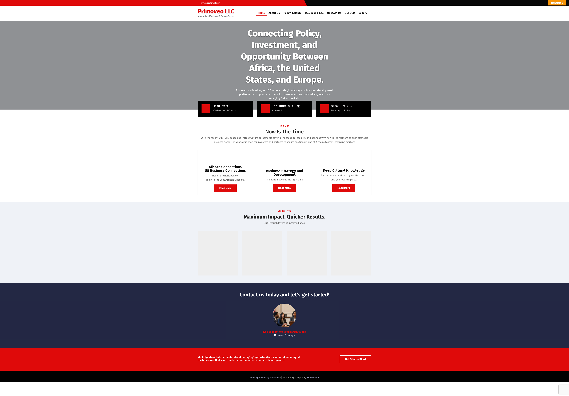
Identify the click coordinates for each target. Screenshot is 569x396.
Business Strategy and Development (284, 173)
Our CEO (350, 13)
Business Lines (314, 13)
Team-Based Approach (351, 252)
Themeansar (313, 377)
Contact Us (334, 13)
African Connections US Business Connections (225, 169)
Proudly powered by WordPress (265, 377)
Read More (225, 188)
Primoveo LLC (216, 11)
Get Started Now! (355, 359)
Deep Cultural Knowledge (344, 170)
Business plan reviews (262, 252)
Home (261, 13)
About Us (274, 13)
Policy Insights (292, 13)
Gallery (362, 13)
